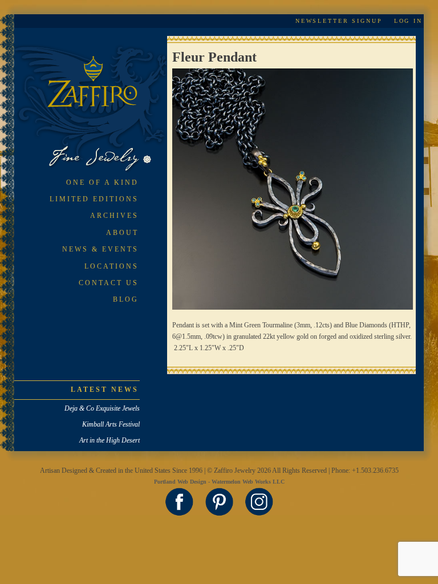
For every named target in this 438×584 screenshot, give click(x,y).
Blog (126, 299)
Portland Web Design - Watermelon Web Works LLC (219, 481)
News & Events (100, 249)
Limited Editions (94, 199)
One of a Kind (102, 182)
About (122, 233)
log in (408, 21)
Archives (114, 216)
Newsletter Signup (339, 21)
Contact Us (109, 283)
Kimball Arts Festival (111, 424)
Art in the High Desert (109, 440)
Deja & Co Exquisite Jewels (102, 408)
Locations (111, 266)
